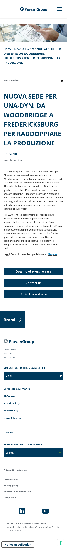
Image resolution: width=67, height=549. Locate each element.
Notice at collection (17, 544)
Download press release (33, 271)
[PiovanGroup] (33, 9)
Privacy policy (11, 485)
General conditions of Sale (17, 491)
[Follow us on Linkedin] (22, 511)
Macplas (52, 254)
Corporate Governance (17, 388)
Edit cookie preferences (16, 470)
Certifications (11, 479)
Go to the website (33, 294)
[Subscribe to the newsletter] (60, 376)
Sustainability (12, 403)
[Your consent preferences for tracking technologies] (60, 542)
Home (8, 49)
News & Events (24, 49)
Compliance (10, 497)
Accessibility (11, 410)
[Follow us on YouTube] (45, 511)
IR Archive (9, 396)
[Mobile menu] (59, 10)
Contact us (33, 283)
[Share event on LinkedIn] (62, 81)
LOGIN (7, 432)
